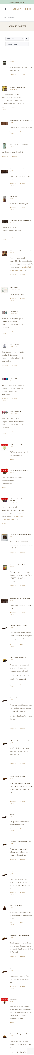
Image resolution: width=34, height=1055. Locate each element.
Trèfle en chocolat (16, 444)
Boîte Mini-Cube (15, 411)
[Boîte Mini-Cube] (4, 412)
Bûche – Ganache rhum (17, 776)
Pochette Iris (14, 311)
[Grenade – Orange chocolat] (4, 1036)
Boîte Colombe (15, 344)
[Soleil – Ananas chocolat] (4, 660)
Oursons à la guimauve (17, 87)
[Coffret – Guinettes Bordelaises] (4, 537)
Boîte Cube (13, 378)
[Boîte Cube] (4, 379)
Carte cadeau (14, 287)
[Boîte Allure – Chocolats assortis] (4, 253)
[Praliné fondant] (4, 874)
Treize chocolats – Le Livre (19, 565)
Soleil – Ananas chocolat (18, 657)
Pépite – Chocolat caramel (18, 625)
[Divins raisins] (4, 62)
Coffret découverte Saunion (19, 470)
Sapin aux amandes (16, 905)
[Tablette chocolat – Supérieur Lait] (4, 123)
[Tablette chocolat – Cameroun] (4, 601)
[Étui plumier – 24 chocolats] (4, 145)
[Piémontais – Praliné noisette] (4, 938)
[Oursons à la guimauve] (4, 88)
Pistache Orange (15, 697)
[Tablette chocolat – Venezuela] (4, 171)
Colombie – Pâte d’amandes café (20, 841)
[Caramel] (4, 971)
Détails (23, 74)
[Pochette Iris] (4, 312)
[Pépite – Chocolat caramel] (4, 628)
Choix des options (5, 108)
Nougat (12, 814)
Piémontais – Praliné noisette (20, 935)
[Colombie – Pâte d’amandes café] (4, 844)
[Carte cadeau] (4, 290)
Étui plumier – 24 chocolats (19, 144)
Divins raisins (14, 60)
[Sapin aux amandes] (4, 908)
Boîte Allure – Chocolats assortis (21, 250)
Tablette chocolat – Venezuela (20, 169)
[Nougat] (4, 817)
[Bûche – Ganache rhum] (4, 779)
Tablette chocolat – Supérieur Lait (21, 120)
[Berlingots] (4, 199)
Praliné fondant (15, 872)
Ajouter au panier (13, 75)
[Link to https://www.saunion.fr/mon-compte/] (26, 9)
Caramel (12, 969)
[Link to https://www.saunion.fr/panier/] (30, 9)
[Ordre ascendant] (27, 39)
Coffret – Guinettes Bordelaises (20, 534)
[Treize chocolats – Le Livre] (4, 567)
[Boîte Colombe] (4, 346)
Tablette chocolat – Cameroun (20, 598)
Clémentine (13, 999)
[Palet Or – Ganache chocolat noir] (4, 743)
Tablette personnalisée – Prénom (21, 220)
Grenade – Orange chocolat (19, 1034)
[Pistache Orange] (4, 700)
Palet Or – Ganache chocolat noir (21, 741)
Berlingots (13, 196)
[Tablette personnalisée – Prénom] (4, 221)
